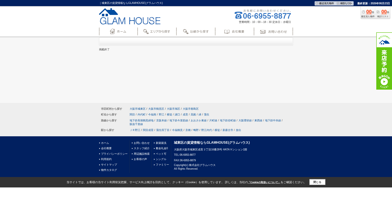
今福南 (152, 114)
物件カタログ (109, 169)
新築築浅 (161, 142)
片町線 (213, 120)
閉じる (317, 182)
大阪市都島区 (191, 108)
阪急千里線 (136, 124)
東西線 (258, 120)
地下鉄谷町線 (228, 120)
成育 (185, 114)
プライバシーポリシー (114, 153)
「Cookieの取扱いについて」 (264, 182)
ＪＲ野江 (135, 130)
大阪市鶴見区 (156, 108)
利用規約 (106, 159)
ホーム (105, 142)
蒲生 (206, 114)
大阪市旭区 (173, 108)
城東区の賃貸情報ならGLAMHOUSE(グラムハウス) (212, 142)
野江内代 (206, 130)
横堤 (169, 114)
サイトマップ (109, 164)
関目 (132, 114)
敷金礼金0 (162, 148)
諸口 (177, 114)
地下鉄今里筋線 (178, 120)
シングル (161, 159)
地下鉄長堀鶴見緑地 (142, 120)
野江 (161, 114)
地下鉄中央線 (273, 120)
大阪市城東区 (138, 108)
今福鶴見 (177, 130)
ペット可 (161, 153)
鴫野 (196, 130)
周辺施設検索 (142, 153)
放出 (238, 130)
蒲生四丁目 (162, 130)
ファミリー (162, 164)
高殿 (193, 114)
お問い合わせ (142, 142)
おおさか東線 (199, 120)
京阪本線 (161, 120)
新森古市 (228, 130)
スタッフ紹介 (142, 148)
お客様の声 (140, 159)
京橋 (188, 130)
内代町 (142, 114)
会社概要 (106, 148)
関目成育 (148, 130)
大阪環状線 (245, 120)
